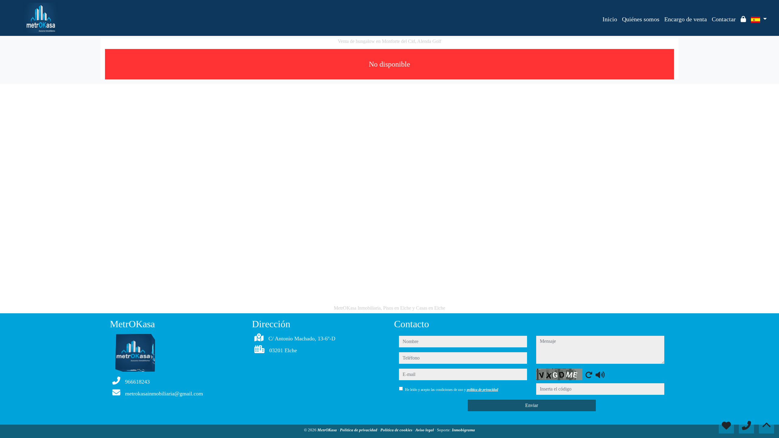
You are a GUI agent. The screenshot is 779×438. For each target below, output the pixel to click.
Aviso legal (425, 430)
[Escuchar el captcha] (600, 375)
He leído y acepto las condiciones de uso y (451, 390)
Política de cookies (396, 430)
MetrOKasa (327, 430)
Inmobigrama (463, 430)
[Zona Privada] (743, 19)
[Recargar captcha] (589, 375)
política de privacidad (482, 390)
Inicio (610, 19)
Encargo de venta (685, 19)
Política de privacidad (359, 430)
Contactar (724, 19)
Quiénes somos (640, 19)
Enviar (531, 405)
